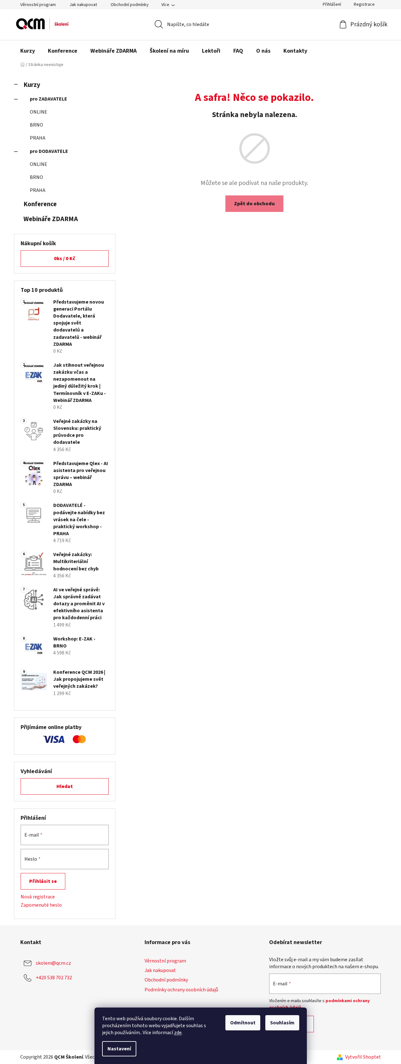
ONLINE (38, 111)
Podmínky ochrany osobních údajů (181, 989)
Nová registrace (38, 896)
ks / (64, 258)
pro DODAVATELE (49, 151)
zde (178, 1032)
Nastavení (119, 1048)
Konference (40, 204)
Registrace (364, 4)
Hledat (64, 786)
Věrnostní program (38, 5)
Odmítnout (242, 1022)
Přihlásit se (43, 881)
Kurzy (31, 84)
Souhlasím (282, 1022)
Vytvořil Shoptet (363, 1057)
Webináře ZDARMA (50, 219)
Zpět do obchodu (254, 203)
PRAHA (37, 138)
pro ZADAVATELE (48, 98)
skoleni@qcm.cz (53, 963)
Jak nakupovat (83, 5)
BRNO (36, 125)
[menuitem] (27, 51)
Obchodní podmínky (130, 5)
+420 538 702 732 (54, 977)
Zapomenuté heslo (41, 905)
